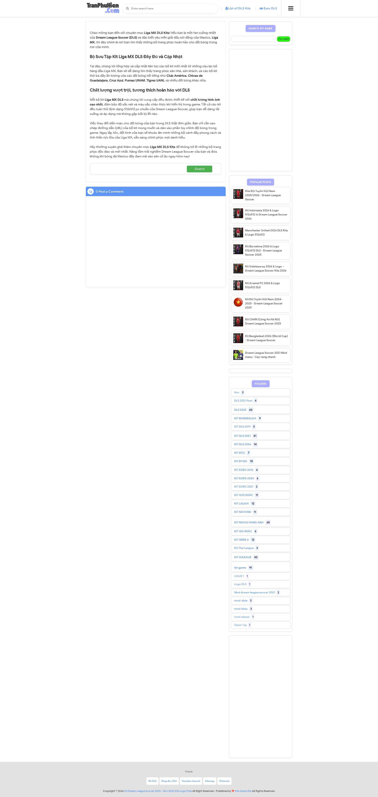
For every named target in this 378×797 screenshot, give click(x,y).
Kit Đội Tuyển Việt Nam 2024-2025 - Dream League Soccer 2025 (264, 303)
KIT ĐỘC (239, 452)
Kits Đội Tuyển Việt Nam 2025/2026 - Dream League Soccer (263, 195)
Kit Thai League (244, 548)
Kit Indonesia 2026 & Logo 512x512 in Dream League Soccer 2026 (266, 214)
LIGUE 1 (239, 576)
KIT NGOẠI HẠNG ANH (248, 522)
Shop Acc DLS (169, 780)
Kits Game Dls (243, 791)
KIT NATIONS (242, 512)
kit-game (240, 567)
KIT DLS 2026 (242, 444)
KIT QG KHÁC (243, 531)
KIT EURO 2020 (244, 478)
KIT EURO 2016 (243, 470)
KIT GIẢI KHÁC (243, 495)
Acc (236, 392)
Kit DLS (152, 780)
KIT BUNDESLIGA (245, 418)
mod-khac (241, 608)
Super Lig (240, 625)
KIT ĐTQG (240, 461)
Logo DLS (240, 584)
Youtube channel (191, 780)
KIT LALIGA (241, 503)
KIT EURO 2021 (243, 486)
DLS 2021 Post (243, 400)
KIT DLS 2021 (242, 436)
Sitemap (209, 780)
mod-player (242, 617)
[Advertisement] (260, 110)
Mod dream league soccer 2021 (254, 592)
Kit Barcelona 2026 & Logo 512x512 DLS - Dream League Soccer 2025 (263, 250)
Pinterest (224, 780)
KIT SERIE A (241, 539)
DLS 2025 (240, 410)
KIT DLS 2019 (242, 426)
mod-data (240, 600)
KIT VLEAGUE (242, 557)
